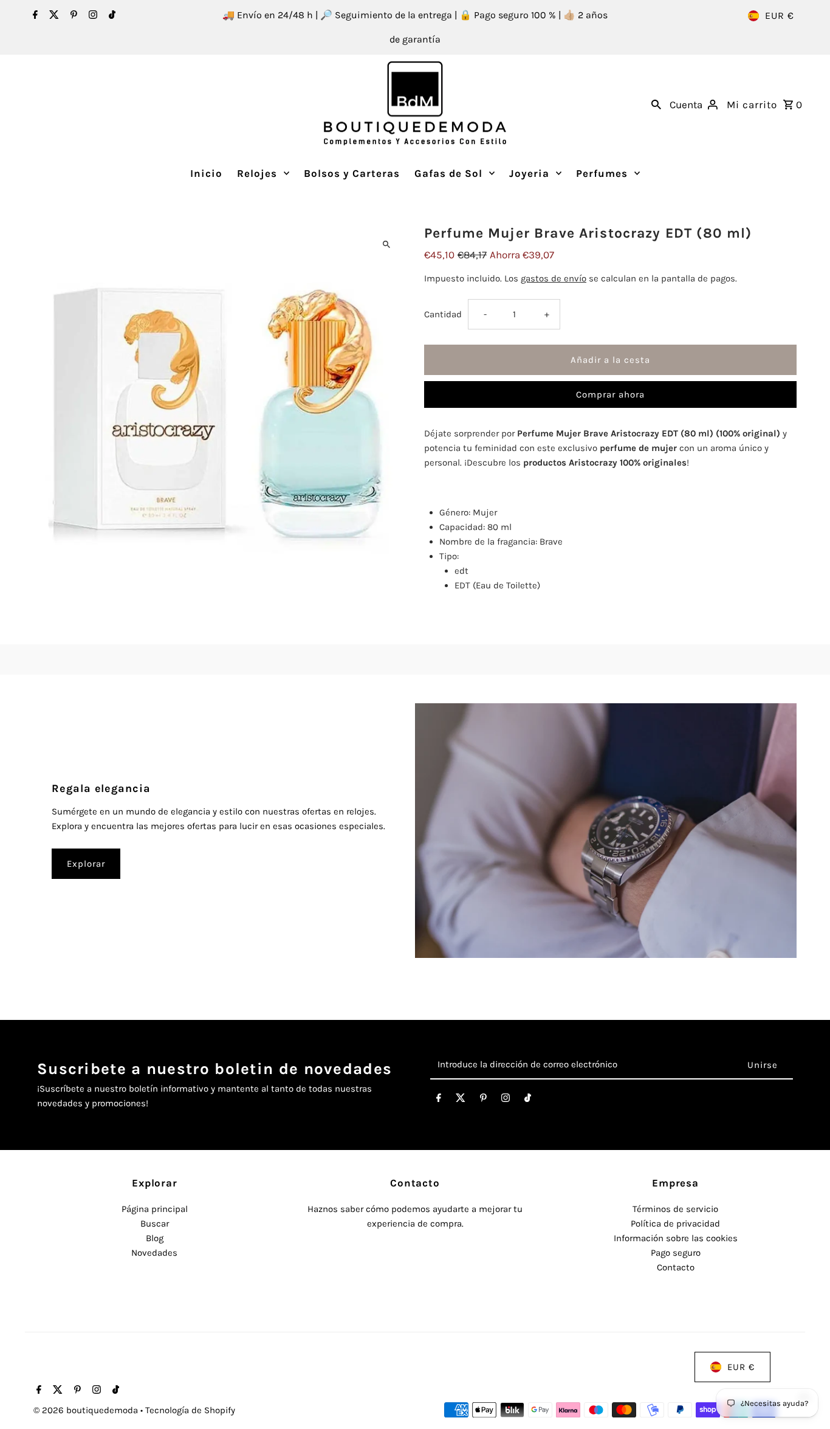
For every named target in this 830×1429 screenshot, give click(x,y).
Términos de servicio (675, 1208)
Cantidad (443, 314)
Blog (154, 1238)
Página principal (155, 1208)
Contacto (676, 1267)
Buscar (154, 1223)
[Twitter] (52, 16)
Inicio (206, 173)
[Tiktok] (110, 16)
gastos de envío (553, 278)
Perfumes (602, 173)
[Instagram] (91, 16)
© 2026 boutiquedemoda (86, 1410)
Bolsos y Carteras (352, 173)
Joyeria (529, 173)
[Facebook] (34, 16)
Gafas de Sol (448, 173)
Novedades (154, 1252)
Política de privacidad (675, 1223)
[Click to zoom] (386, 244)
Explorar (86, 863)
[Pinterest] (72, 16)
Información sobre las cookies (676, 1238)
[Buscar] (656, 103)
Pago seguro (676, 1252)
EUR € (779, 15)
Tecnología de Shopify (190, 1410)
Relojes (257, 173)
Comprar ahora (610, 394)
